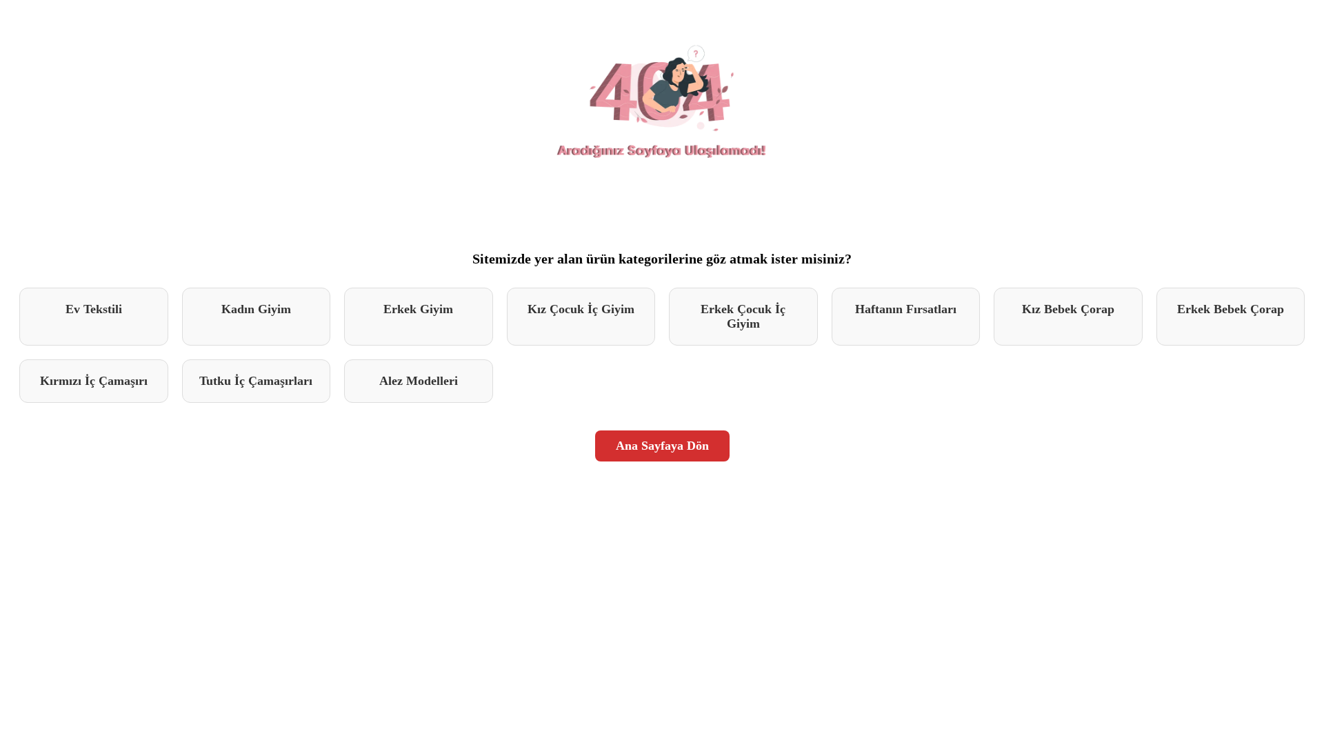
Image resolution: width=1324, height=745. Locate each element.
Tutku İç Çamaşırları (255, 381)
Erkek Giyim (418, 309)
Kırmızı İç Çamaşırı (94, 381)
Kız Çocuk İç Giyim (581, 309)
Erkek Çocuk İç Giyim (743, 316)
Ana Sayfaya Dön (662, 446)
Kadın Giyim (256, 309)
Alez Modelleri (418, 381)
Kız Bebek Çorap (1068, 309)
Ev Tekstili (94, 309)
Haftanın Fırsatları (905, 309)
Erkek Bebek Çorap (1230, 309)
